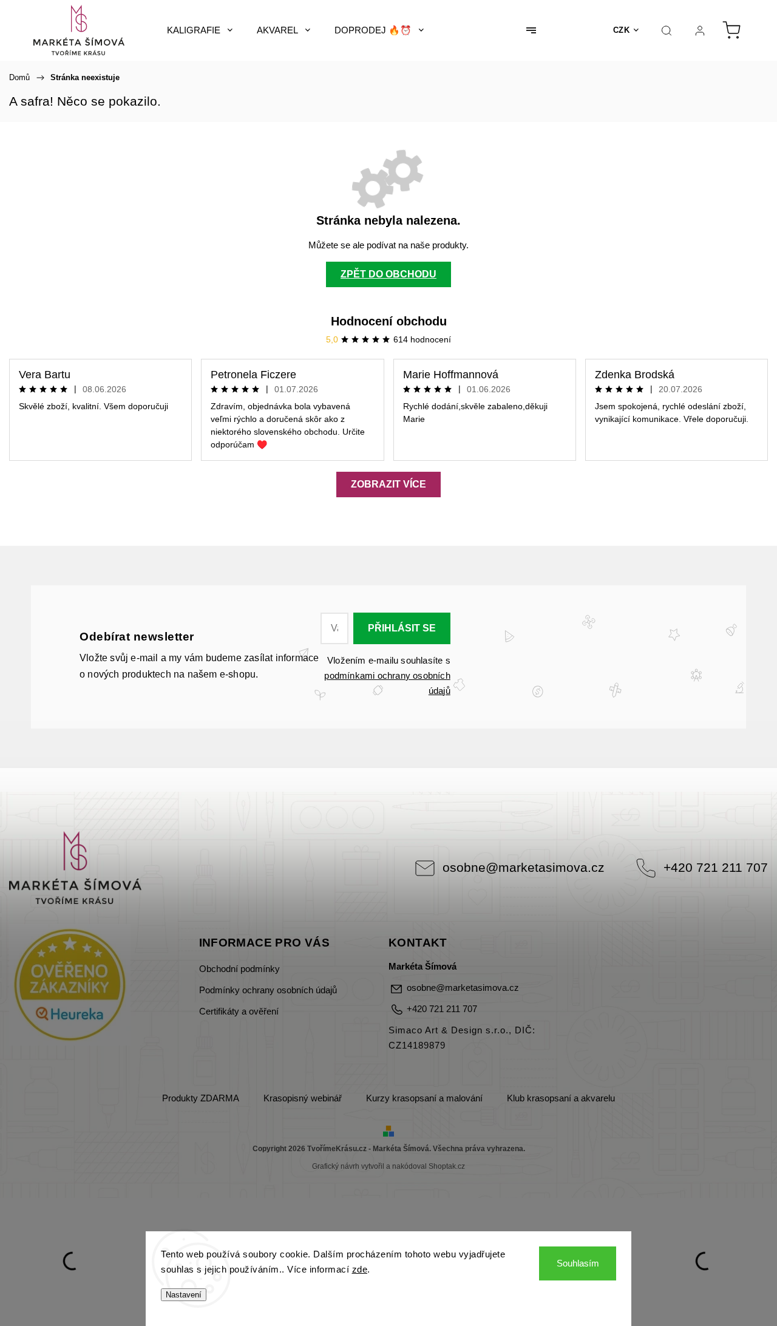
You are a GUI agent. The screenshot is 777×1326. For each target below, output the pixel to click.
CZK (621, 30)
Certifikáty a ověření (239, 1011)
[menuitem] (199, 30)
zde (360, 1269)
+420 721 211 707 (715, 867)
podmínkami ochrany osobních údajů (387, 683)
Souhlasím (578, 1263)
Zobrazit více (388, 484)
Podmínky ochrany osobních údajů (268, 990)
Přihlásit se (402, 628)
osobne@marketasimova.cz (524, 867)
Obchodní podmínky (239, 969)
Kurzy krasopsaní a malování (424, 1098)
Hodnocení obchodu (389, 321)
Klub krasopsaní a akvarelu (561, 1098)
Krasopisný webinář (302, 1098)
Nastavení (184, 1294)
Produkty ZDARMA (200, 1098)
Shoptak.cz (447, 1166)
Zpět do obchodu (388, 274)
